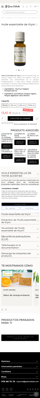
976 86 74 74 (8, 381)
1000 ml (31, 105)
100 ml (13, 105)
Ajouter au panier (20, 118)
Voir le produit (7, 146)
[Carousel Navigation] (20, 309)
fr (35, 7)
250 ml (22, 105)
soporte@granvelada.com (28, 382)
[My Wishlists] (23, 6)
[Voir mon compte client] (27, 6)
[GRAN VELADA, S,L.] (12, 6)
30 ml (4, 105)
